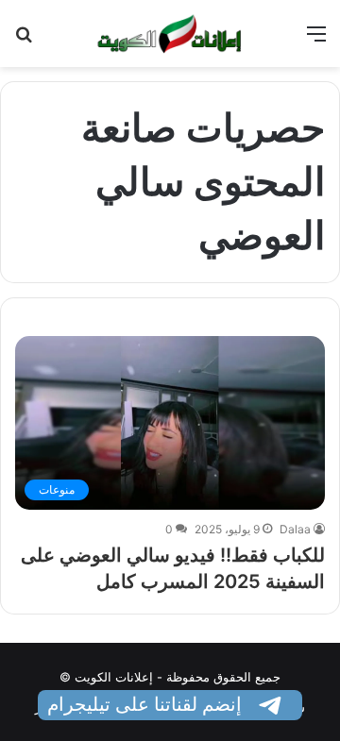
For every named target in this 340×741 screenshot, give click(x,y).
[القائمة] (316, 40)
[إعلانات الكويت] (170, 33)
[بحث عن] (23, 40)
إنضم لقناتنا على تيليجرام (146, 704)
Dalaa (295, 529)
